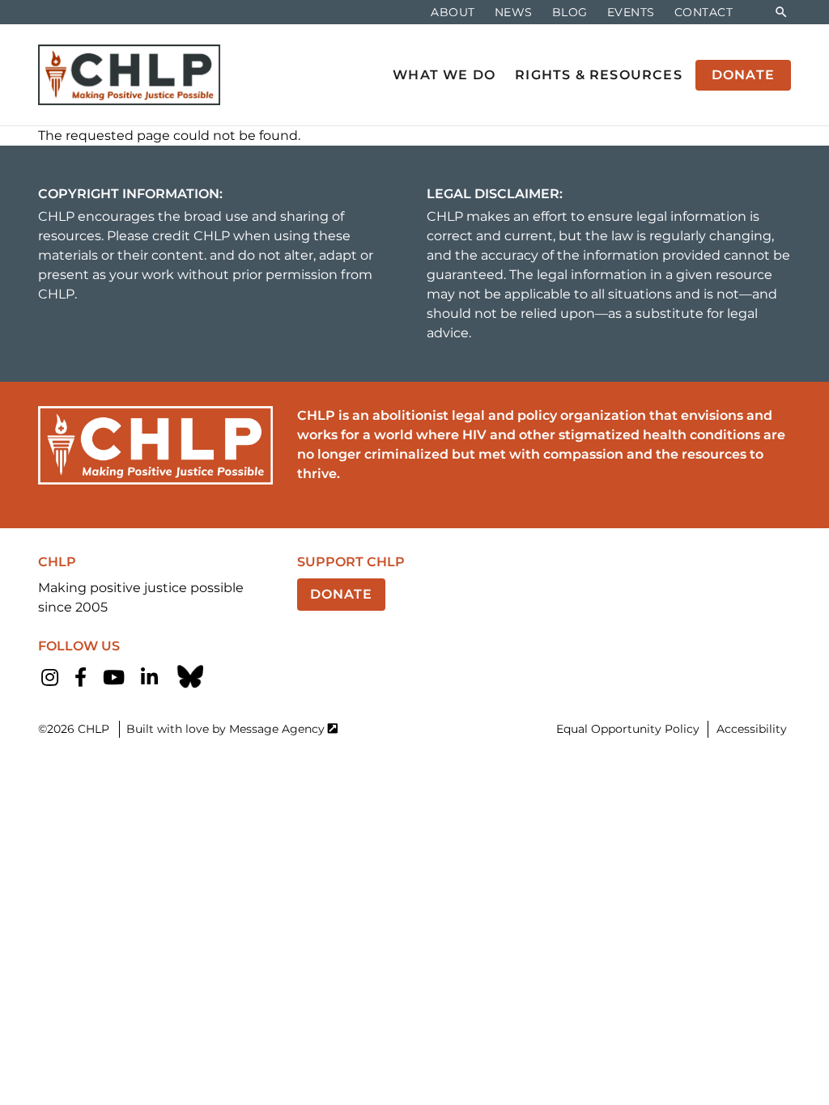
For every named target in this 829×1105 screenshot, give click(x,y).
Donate (341, 594)
